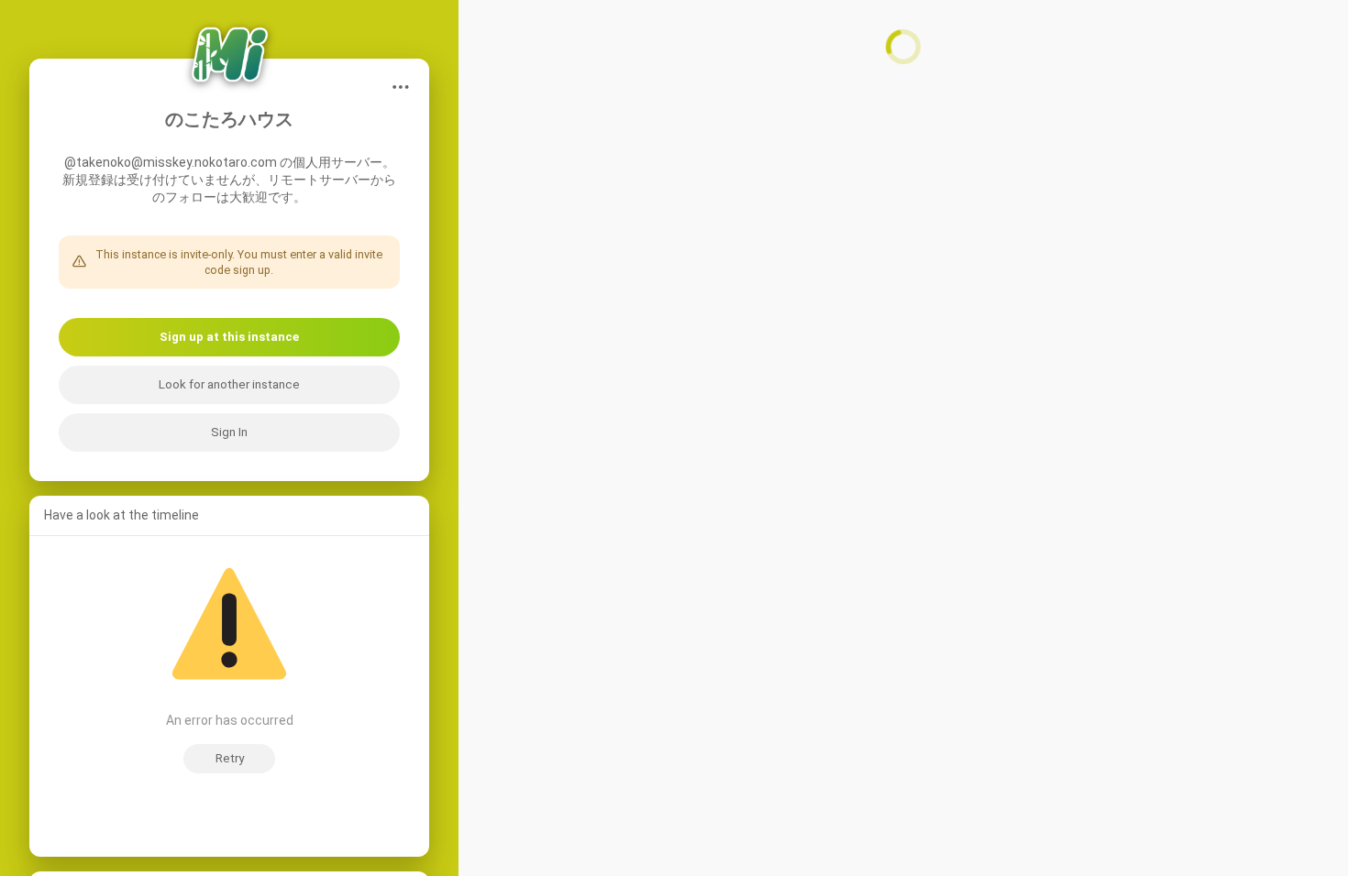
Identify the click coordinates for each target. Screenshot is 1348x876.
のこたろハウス (229, 119)
